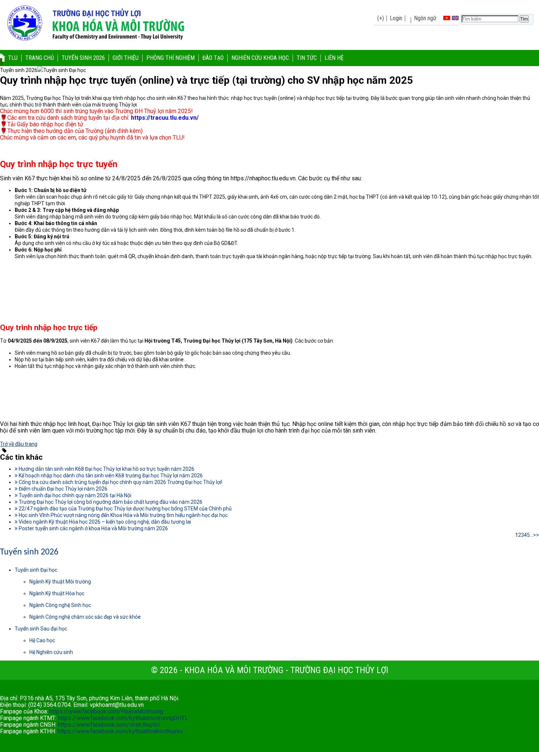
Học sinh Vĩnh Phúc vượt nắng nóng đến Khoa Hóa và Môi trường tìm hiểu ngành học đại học (123, 515)
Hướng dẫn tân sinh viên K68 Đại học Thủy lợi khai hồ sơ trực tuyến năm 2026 (106, 469)
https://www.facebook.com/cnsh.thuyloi (109, 724)
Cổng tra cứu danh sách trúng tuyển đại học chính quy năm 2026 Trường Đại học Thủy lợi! (120, 482)
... (531, 535)
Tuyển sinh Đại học (36, 570)
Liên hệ (334, 57)
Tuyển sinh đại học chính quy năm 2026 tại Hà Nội (74, 495)
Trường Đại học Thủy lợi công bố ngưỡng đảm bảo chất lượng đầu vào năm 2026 (110, 502)
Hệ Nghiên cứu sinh (51, 652)
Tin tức (307, 57)
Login (396, 18)
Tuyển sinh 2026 (83, 57)
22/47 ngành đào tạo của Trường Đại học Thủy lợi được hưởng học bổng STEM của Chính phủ (125, 508)
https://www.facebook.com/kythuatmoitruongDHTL (123, 718)
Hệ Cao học (42, 640)
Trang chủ (39, 57)
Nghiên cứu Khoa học (260, 57)
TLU (13, 57)
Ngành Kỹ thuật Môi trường (60, 582)
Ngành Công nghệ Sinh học (60, 605)
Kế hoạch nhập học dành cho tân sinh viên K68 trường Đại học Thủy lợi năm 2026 (110, 475)
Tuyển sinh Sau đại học (41, 629)
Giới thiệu (126, 57)
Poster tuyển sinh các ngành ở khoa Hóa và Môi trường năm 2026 (93, 528)
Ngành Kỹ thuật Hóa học (56, 593)
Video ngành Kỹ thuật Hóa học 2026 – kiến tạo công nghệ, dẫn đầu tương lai (104, 522)
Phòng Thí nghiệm (170, 57)
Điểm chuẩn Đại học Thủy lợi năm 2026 (62, 489)
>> (536, 535)
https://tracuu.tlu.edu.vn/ (165, 117)
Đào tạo (213, 57)
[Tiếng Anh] (455, 18)
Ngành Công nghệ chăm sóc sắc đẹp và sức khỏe (85, 617)
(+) (380, 18)
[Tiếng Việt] (446, 18)
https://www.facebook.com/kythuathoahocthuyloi (120, 731)
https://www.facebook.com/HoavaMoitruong (106, 711)
